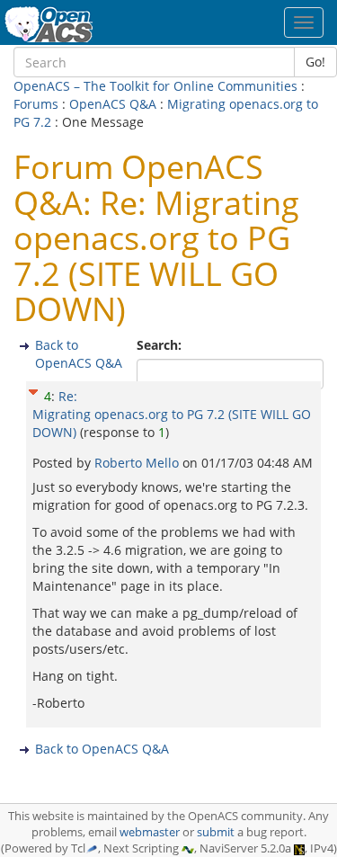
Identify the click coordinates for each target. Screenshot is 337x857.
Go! (315, 61)
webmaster (150, 832)
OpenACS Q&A (112, 103)
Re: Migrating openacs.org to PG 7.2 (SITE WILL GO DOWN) (171, 414)
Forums (35, 103)
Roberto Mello (138, 462)
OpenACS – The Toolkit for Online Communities (155, 85)
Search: (161, 344)
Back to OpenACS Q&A (78, 353)
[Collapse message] (33, 390)
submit (216, 832)
